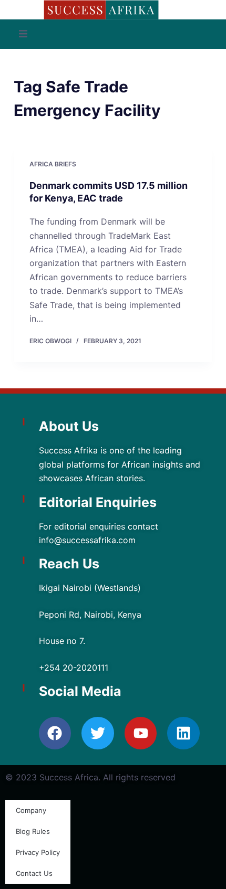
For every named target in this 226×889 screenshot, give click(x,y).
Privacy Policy (38, 852)
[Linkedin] (183, 733)
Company (31, 810)
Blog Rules (33, 831)
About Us (69, 426)
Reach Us (69, 564)
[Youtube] (141, 733)
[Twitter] (97, 733)
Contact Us (34, 873)
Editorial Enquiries (98, 502)
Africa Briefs (52, 164)
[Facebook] (55, 733)
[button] (23, 34)
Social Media (80, 691)
